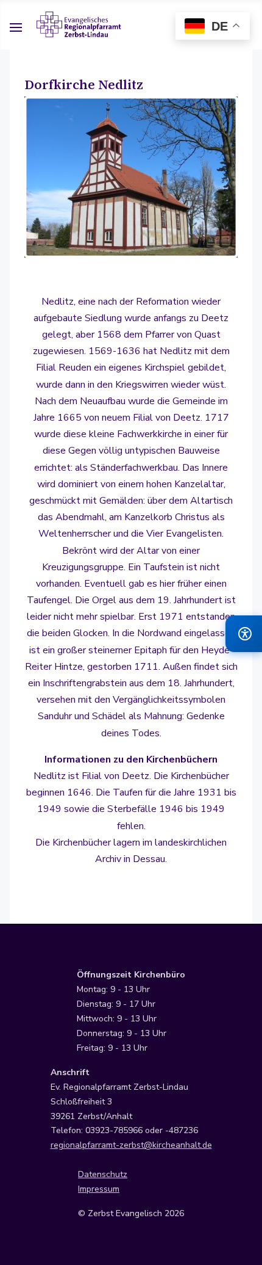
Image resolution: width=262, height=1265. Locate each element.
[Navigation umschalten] (16, 29)
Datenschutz (102, 1174)
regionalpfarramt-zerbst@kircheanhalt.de (131, 1145)
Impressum (98, 1189)
